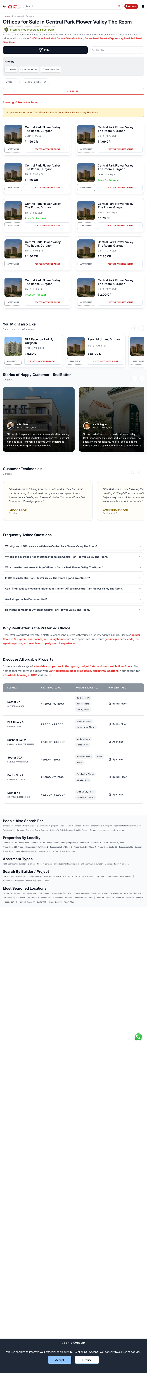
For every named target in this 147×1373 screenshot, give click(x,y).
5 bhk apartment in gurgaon (117, 864)
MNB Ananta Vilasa (52, 876)
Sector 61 (140, 897)
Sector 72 (20, 902)
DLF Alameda (8, 876)
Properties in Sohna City (48, 851)
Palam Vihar (69, 902)
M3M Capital (21, 876)
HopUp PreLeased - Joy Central (92, 876)
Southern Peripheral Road (85, 893)
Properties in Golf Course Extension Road (48, 843)
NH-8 (126, 893)
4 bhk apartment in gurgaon (91, 864)
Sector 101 (31, 902)
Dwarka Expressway (11, 893)
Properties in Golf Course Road (16, 843)
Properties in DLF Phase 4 (85, 847)
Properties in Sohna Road (78, 843)
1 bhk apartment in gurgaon (14, 864)
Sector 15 (120, 897)
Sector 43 (100, 897)
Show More (9, 42)
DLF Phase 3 (21, 897)
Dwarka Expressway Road (115, 38)
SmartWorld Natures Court (37, 881)
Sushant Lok (58, 897)
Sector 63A (9, 902)
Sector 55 (79, 897)
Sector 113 (41, 902)
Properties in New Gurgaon (130, 847)
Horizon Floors (126, 876)
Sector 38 (130, 897)
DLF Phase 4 (33, 897)
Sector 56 (89, 897)
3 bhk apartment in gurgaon (65, 864)
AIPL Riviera (113, 876)
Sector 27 (110, 897)
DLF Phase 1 (135, 893)
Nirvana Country (55, 902)
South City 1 (46, 897)
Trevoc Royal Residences (13, 881)
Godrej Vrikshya (35, 876)
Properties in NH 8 (67, 851)
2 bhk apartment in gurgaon (40, 864)
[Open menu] (143, 6)
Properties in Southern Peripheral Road (19, 851)
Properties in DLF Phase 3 (61, 847)
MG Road (136, 38)
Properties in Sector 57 (107, 847)
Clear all (73, 91)
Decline (87, 1360)
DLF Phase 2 (8, 897)
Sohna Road (92, 38)
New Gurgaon (116, 893)
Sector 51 (69, 897)
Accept (59, 1360)
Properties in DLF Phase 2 (37, 847)
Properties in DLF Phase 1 (13, 847)
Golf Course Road (40, 38)
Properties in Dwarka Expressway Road (107, 843)
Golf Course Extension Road (67, 38)
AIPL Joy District (70, 876)
